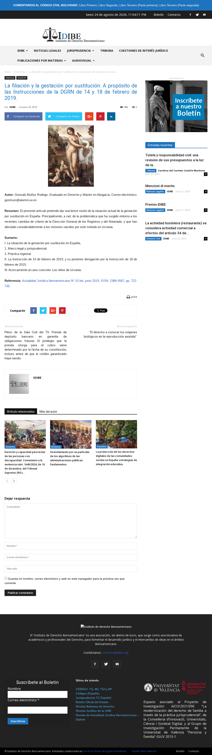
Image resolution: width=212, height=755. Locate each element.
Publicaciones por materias (40, 60)
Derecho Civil (153, 238)
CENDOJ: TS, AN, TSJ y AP (94, 689)
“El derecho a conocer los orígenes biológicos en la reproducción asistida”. (110, 334)
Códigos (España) (87, 693)
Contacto (174, 14)
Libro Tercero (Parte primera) (138, 5)
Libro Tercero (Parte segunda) (179, 5)
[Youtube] (204, 14)
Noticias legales (47, 51)
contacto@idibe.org (115, 653)
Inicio (8, 72)
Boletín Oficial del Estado (92, 702)
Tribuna (106, 51)
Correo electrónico (23, 700)
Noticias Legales (155, 191)
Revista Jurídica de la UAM (93, 710)
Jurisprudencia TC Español (93, 697)
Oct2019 (22, 77)
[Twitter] (197, 14)
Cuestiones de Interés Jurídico (143, 51)
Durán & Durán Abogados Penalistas (104, 751)
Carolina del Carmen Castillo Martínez (181, 170)
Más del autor (48, 411)
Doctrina (20, 72)
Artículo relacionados (21, 411)
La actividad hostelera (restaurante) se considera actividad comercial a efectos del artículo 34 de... (176, 228)
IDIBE (21, 51)
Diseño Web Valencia (144, 751)
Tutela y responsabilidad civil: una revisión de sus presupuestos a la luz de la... (174, 160)
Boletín (159, 14)
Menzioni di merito (160, 186)
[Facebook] (190, 14)
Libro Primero (88, 5)
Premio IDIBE (155, 204)
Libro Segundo (108, 5)
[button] (202, 56)
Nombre (14, 688)
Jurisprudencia (79, 51)
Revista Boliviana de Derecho (95, 706)
